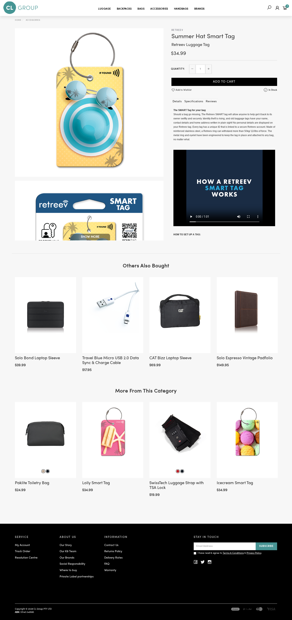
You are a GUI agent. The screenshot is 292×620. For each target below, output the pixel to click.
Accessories (159, 9)
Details (177, 101)
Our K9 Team (68, 551)
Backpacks (124, 9)
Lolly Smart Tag (96, 483)
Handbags (181, 9)
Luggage (104, 9)
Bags (140, 9)
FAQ (106, 564)
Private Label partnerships (77, 576)
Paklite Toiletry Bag (32, 483)
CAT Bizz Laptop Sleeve (170, 358)
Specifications (193, 101)
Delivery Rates (113, 558)
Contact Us (111, 545)
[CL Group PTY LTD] (20, 8)
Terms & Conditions (233, 553)
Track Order (22, 551)
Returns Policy (113, 551)
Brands (199, 9)
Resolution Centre (26, 558)
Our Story (66, 545)
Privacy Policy (254, 553)
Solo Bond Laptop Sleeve (37, 358)
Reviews (211, 101)
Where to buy (68, 570)
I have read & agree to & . (230, 553)
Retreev (177, 30)
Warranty (110, 570)
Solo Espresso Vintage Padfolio (245, 358)
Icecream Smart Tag (235, 483)
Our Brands (67, 558)
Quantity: (178, 69)
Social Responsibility (72, 564)
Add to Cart (224, 81)
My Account (22, 545)
